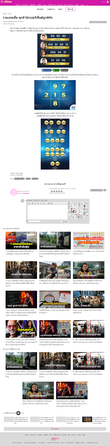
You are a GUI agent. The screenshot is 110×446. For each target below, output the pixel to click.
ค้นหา (60, 9)
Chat (44, 5)
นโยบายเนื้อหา (41, 442)
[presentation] (29, 203)
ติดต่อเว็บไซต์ (70, 442)
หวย (27, 178)
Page (82, 5)
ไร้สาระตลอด (11, 23)
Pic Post (59, 5)
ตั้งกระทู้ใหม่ (55, 429)
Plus (10, 13)
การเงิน (76, 5)
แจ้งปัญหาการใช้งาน (80, 442)
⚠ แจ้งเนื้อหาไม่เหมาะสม (96, 190)
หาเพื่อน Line (52, 5)
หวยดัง (34, 178)
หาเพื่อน (39, 5)
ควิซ (65, 5)
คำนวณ (70, 5)
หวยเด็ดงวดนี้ (19, 178)
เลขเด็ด (23, 28)
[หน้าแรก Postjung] (8, 1)
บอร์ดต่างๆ (51, 9)
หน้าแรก (18, 5)
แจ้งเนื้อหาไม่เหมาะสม (92, 442)
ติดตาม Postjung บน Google (99, 22)
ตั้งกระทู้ (70, 9)
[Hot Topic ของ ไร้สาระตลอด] (14, 195)
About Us (62, 442)
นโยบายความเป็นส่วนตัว (31, 442)
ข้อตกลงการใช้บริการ (18, 442)
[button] (29, 203)
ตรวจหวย (25, 5)
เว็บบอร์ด (32, 5)
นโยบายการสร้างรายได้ (53, 442)
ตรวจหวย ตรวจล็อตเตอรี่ (55, 184)
